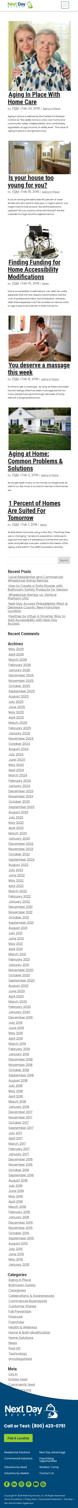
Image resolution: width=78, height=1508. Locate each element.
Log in (13, 1374)
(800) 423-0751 (48, 1426)
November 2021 (20, 912)
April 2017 (16, 1138)
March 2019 (17, 1044)
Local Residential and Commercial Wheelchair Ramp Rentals (35, 579)
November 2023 (21, 796)
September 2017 (21, 1128)
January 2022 (19, 902)
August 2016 (18, 1180)
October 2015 (19, 1233)
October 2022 (19, 854)
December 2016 (21, 1159)
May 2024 (16, 765)
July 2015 (16, 1249)
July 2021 (15, 933)
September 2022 (21, 860)
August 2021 (18, 928)
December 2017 (20, 1112)
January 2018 (19, 1107)
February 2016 (19, 1212)
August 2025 (19, 696)
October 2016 (19, 1170)
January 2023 (19, 838)
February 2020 (20, 1007)
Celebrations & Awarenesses (31, 1296)
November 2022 (21, 849)
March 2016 (17, 1207)
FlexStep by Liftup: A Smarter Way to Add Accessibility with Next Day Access (36, 620)
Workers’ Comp (49, 1467)
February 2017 (19, 1149)
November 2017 (20, 1117)
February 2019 (19, 1049)
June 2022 (17, 875)
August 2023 (18, 812)
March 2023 (18, 833)
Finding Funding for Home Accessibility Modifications (34, 269)
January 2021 (19, 965)
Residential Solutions (17, 1453)
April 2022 (16, 886)
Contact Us (46, 1473)
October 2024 (19, 744)
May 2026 (16, 649)
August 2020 (18, 986)
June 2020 (17, 991)
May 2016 (16, 1196)
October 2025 (19, 686)
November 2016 (20, 1165)
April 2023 (16, 828)
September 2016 (21, 1175)
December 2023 (21, 791)
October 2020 (19, 975)
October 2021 (19, 917)
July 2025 (16, 702)
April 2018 (16, 1096)
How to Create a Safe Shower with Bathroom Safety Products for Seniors (38, 587)
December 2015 (21, 1223)
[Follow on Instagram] (21, 1484)
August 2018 (18, 1080)
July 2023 (16, 817)
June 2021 (16, 938)
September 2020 (22, 980)
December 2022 (21, 844)
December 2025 (21, 675)
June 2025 (17, 707)
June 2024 (17, 760)
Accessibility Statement (50, 1499)
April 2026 (16, 654)
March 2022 (18, 891)
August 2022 (18, 865)
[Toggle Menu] (65, 5)
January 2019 (19, 1054)
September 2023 (21, 807)
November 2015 (21, 1228)
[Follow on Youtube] (36, 1484)
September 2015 (21, 1238)
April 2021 (16, 949)
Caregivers (17, 1290)
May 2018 (16, 1091)
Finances (16, 1317)
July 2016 (15, 1186)
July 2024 (16, 754)
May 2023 (16, 823)
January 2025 (19, 733)
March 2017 (17, 1144)
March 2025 (18, 723)
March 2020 (18, 1001)
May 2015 (16, 1259)
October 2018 (19, 1070)
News (45, 284)
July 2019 (15, 1023)
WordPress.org (20, 1390)
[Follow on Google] (43, 1484)
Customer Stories (22, 1306)
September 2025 (22, 691)
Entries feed (18, 1379)
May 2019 (16, 1033)
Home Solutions (21, 1338)
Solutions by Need (15, 1467)
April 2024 (16, 770)
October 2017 (19, 1123)
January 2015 (19, 1265)
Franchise (16, 1322)
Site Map (68, 1499)
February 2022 (20, 896)
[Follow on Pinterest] (29, 1484)
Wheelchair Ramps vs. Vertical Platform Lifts (32, 596)
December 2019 (21, 1017)
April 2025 (16, 717)
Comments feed (22, 1384)
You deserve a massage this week (39, 368)
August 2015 (18, 1243)
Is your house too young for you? (31, 181)
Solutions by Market (16, 1473)
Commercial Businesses (28, 1301)
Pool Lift (14, 1348)
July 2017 (15, 1133)
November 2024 (21, 738)
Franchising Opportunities (48, 1460)
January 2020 (19, 1012)
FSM (15, 108)
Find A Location (18, 1438)
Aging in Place (51, 109)
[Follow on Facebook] (7, 1484)
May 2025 (16, 712)
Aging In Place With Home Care (34, 98)
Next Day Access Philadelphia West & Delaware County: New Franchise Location (38, 607)
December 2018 (21, 1059)
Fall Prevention (20, 1311)
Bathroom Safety (22, 1285)
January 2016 (19, 1217)
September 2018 (21, 1075)
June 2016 (16, 1191)
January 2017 (19, 1154)
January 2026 (19, 670)
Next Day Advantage (52, 1453)
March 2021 (17, 954)
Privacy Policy (31, 1499)
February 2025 (20, 728)
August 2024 (19, 749)
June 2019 (16, 1028)
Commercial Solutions (18, 1459)
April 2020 (16, 996)
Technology (18, 1353)
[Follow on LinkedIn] (14, 1484)
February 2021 (19, 959)
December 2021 (20, 907)
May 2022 (16, 880)
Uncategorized (20, 1359)
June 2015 (16, 1254)
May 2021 (16, 944)
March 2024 (18, 775)
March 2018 (17, 1101)
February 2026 (20, 665)
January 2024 (19, 786)
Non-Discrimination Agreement (19, 1503)
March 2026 (18, 660)
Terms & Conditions (13, 1499)
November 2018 (20, 1065)
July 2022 (16, 870)
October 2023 (19, 802)
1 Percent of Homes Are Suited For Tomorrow (34, 510)
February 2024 (20, 781)
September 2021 (21, 923)
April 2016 (16, 1201)
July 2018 (15, 1086)
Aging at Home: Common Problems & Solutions (35, 461)
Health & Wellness (23, 1327)
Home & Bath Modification (29, 1332)
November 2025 (21, 681)
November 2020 (21, 970)
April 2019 (16, 1038)
